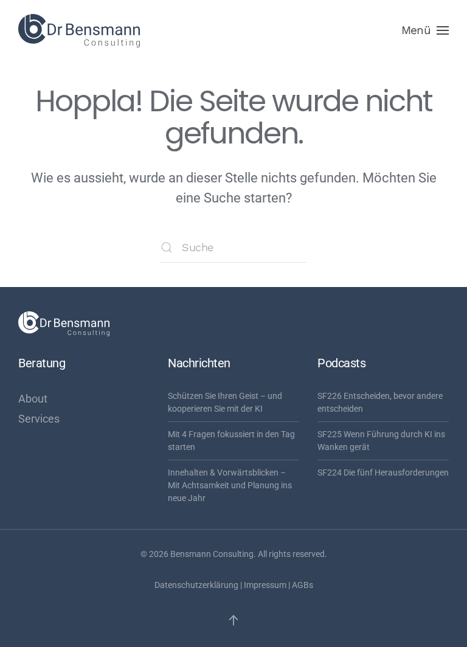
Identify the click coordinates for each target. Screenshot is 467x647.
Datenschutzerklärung (196, 585)
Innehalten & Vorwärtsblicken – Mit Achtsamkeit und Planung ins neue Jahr (230, 485)
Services (39, 418)
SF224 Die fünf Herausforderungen (383, 472)
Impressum (265, 585)
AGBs (302, 585)
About (32, 398)
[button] (425, 30)
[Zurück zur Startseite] (79, 30)
